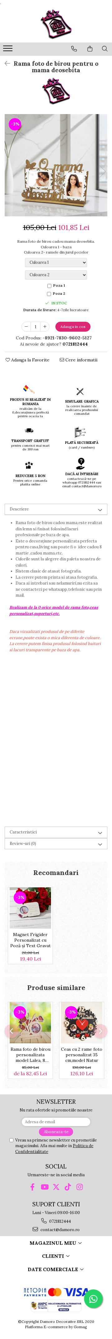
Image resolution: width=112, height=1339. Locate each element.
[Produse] (8, 50)
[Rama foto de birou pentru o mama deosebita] (56, 165)
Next (102, 171)
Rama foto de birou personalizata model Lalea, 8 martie (30, 1054)
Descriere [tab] (19, 509)
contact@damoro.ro (60, 1229)
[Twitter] (56, 1187)
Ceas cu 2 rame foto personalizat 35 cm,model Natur (81, 1054)
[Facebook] (32, 1187)
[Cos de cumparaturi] (90, 48)
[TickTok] (68, 1187)
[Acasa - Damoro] (56, 23)
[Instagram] (79, 1187)
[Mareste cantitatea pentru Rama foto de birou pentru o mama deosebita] (44, 327)
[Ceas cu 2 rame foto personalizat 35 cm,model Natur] (81, 1022)
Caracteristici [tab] (23, 832)
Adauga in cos (73, 326)
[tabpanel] (56, 165)
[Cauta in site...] (105, 48)
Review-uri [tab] (23, 843)
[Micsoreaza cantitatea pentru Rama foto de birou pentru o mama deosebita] (26, 327)
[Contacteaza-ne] (74, 48)
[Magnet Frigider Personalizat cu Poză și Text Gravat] (30, 908)
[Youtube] (44, 1187)
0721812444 (59, 1221)
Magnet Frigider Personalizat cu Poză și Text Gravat (30, 940)
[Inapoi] (4, 63)
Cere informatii (80, 360)
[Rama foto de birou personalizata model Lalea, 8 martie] (30, 1022)
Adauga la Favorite (29, 360)
